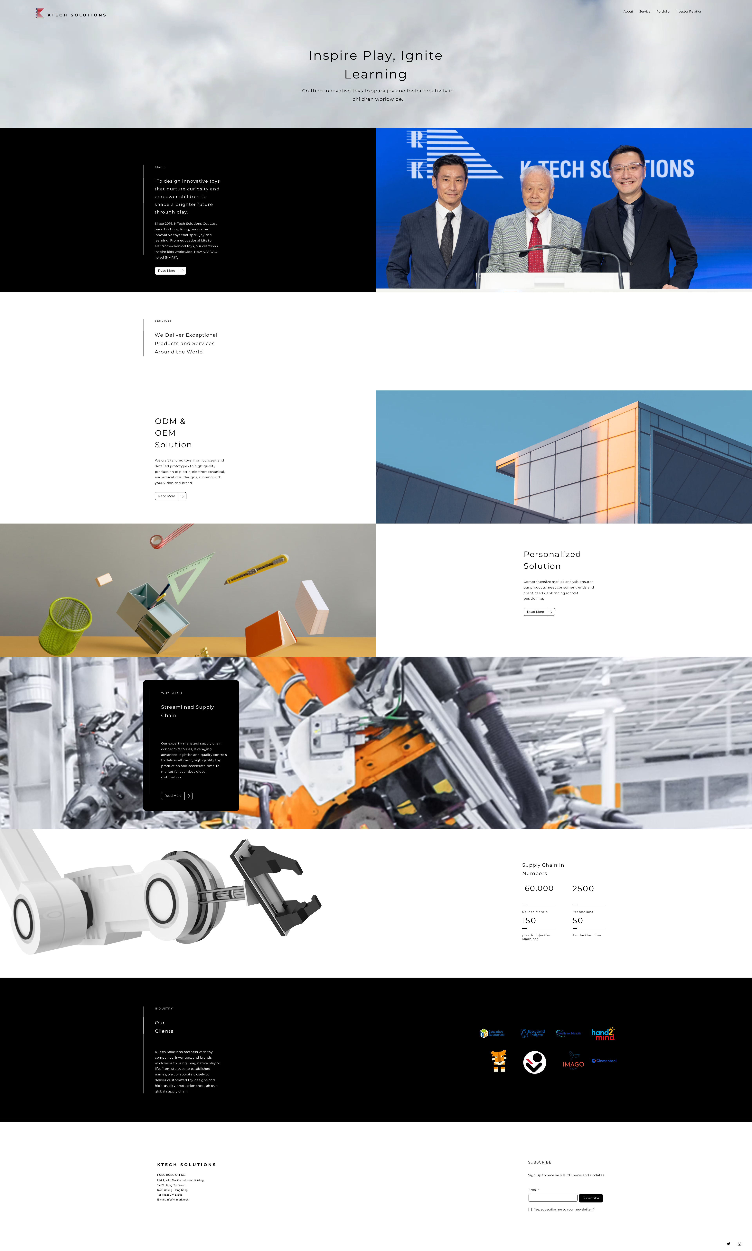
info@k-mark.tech (178, 1199)
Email (534, 1190)
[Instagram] (739, 1243)
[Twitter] (728, 1243)
